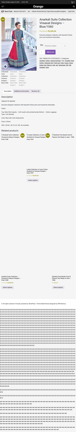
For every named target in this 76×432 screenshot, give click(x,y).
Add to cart (50, 52)
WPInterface (62, 304)
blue (72, 61)
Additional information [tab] (21, 91)
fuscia (66, 63)
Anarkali (42, 61)
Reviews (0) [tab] (35, 91)
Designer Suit (48, 63)
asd (26, 11)
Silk (67, 65)
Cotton (48, 61)
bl (0, 310)
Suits (47, 67)
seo (1, 401)
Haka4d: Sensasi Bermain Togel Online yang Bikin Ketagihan (46, 11)
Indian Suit (43, 65)
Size (41, 45)
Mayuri (49, 65)
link (33, 371)
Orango (38, 6)
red (57, 65)
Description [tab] (7, 91)
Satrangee (61, 65)
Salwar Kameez (56, 61)
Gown (71, 63)
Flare (62, 63)
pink (53, 65)
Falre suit (57, 63)
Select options (7, 287)
